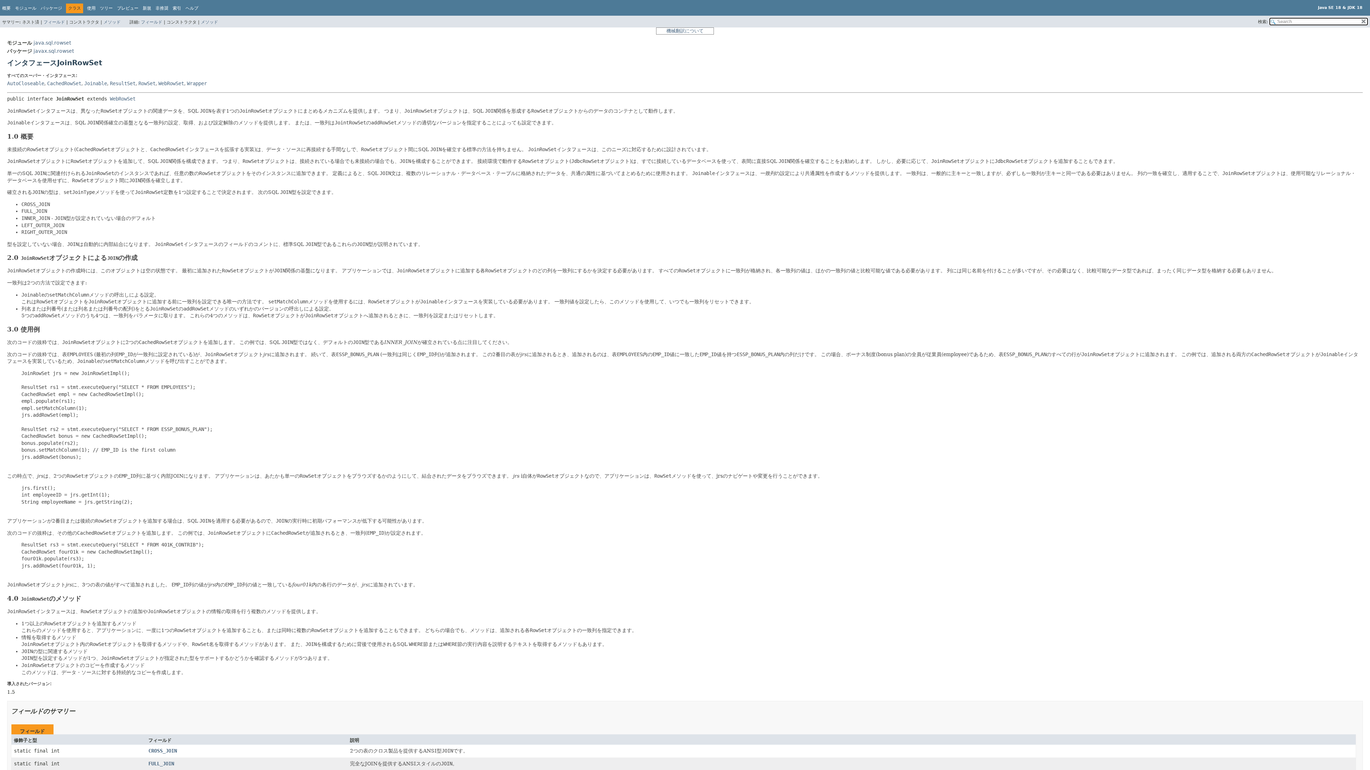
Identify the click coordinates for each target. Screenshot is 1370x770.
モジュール (25, 8)
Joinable (95, 83)
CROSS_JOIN (162, 751)
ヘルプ (192, 8)
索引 (177, 8)
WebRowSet (171, 83)
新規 (147, 8)
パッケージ (51, 8)
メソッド (112, 22)
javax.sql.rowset (54, 51)
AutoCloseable (25, 83)
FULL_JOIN (161, 763)
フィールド (54, 22)
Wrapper (197, 83)
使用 (91, 8)
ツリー (106, 8)
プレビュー (127, 8)
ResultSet (123, 83)
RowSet (147, 83)
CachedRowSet (64, 83)
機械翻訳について (685, 31)
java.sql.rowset (52, 43)
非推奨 (162, 8)
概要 (6, 8)
